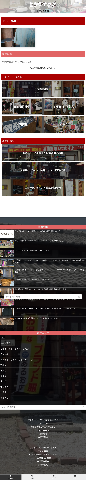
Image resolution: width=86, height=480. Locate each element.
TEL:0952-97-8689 (43, 458)
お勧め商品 (5, 343)
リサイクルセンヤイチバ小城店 (14, 349)
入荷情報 (22, 124)
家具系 (3, 370)
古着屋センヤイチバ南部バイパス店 (16, 360)
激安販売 (4, 387)
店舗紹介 (43, 89)
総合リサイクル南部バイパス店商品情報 (43, 153)
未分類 (3, 381)
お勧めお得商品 (64, 106)
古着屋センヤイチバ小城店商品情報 (43, 188)
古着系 (3, 365)
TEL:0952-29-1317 (43, 430)
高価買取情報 (22, 106)
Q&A (2, 338)
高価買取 (4, 398)
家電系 (3, 376)
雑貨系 (3, 392)
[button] (84, 407)
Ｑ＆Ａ (64, 124)
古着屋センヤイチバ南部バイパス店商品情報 (43, 170)
